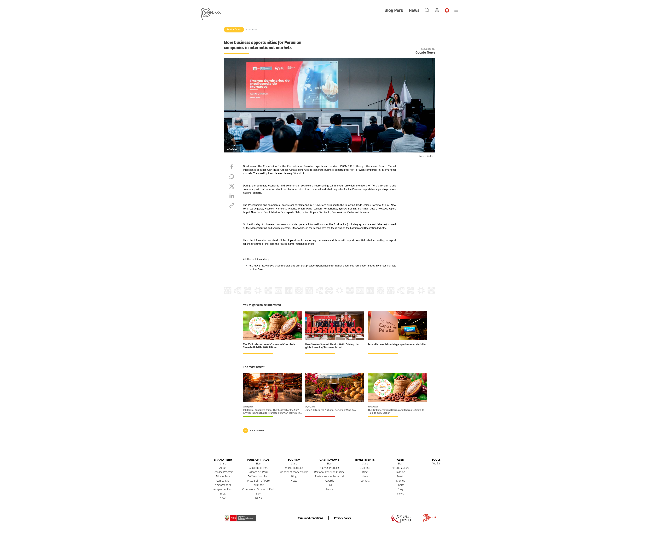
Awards (329, 480)
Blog (223, 493)
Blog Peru (393, 10)
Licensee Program (222, 472)
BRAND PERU (223, 460)
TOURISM (294, 460)
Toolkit (436, 463)
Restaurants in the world (329, 476)
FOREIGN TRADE (258, 460)
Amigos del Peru (222, 489)
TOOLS (436, 460)
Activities (252, 29)
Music (400, 476)
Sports (400, 485)
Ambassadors (223, 485)
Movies (400, 480)
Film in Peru (223, 476)
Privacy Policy (342, 518)
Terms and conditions (310, 518)
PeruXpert (258, 485)
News (414, 10)
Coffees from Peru (258, 476)
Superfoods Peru (258, 467)
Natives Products (329, 467)
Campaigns (222, 480)
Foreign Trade (233, 29)
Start (223, 463)
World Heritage (294, 467)
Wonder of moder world (294, 472)
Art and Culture (400, 467)
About (222, 467)
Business (365, 467)
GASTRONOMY (329, 460)
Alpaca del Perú (258, 472)
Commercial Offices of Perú (258, 489)
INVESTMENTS (365, 460)
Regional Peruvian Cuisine (329, 472)
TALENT (400, 460)
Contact (365, 480)
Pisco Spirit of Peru (258, 480)
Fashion (400, 472)
